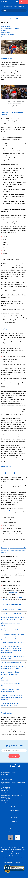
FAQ (23, 862)
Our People (14, 817)
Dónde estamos (5, 37)
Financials (18, 862)
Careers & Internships (14, 810)
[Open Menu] (17, 2)
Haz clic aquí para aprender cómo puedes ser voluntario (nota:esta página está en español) (13, 550)
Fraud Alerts (14, 807)
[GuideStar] (17, 839)
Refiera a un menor (7, 466)
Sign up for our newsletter (14, 746)
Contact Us (14, 821)
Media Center (14, 814)
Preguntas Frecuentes (7, 34)
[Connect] (18, 832)
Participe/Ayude (6, 32)
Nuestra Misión (5, 26)
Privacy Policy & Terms (8, 862)
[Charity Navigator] (10, 839)
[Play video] (14, 47)
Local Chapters (12, 592)
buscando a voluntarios (16, 511)
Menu (4, 10)
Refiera (3, 30)
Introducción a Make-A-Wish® (10, 28)
